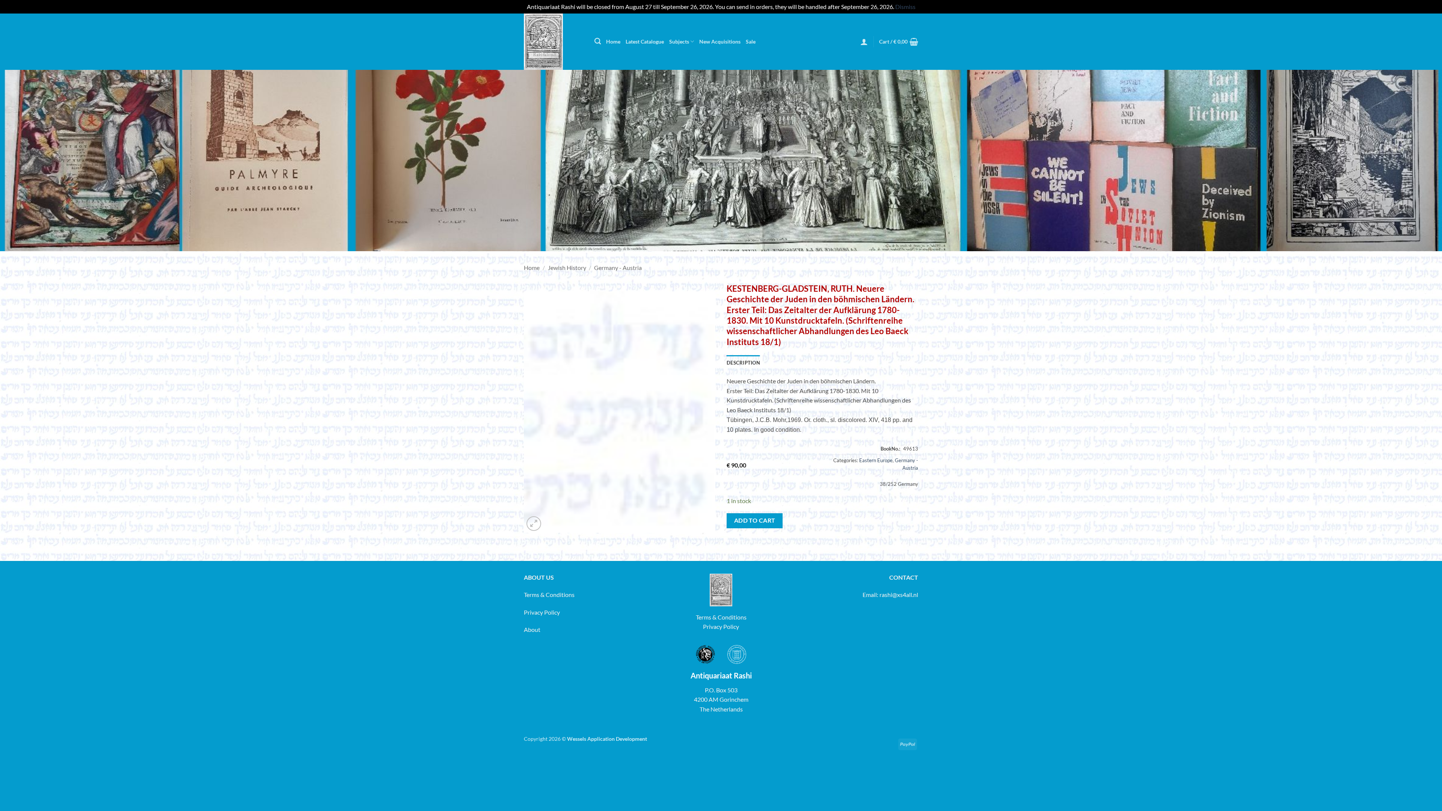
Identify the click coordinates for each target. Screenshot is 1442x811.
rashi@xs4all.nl (898, 594)
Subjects (679, 41)
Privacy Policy (542, 612)
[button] (864, 41)
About (532, 629)
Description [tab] (743, 363)
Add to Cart (754, 520)
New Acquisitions (720, 41)
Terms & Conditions (549, 594)
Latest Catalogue (645, 41)
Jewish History (567, 267)
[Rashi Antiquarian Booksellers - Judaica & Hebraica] (553, 42)
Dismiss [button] (905, 6)
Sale (751, 41)
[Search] (597, 41)
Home (613, 41)
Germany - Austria (618, 267)
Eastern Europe (876, 460)
